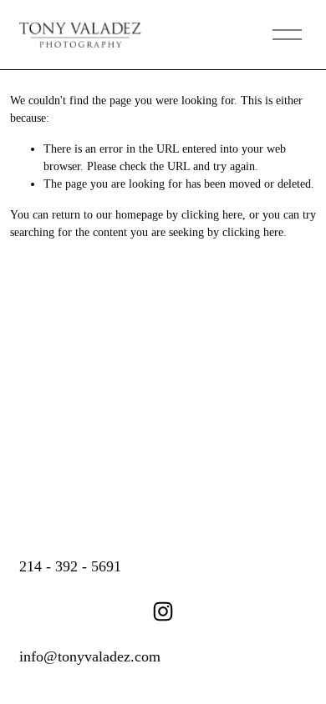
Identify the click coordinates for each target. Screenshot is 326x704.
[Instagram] (163, 611)
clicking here (211, 215)
